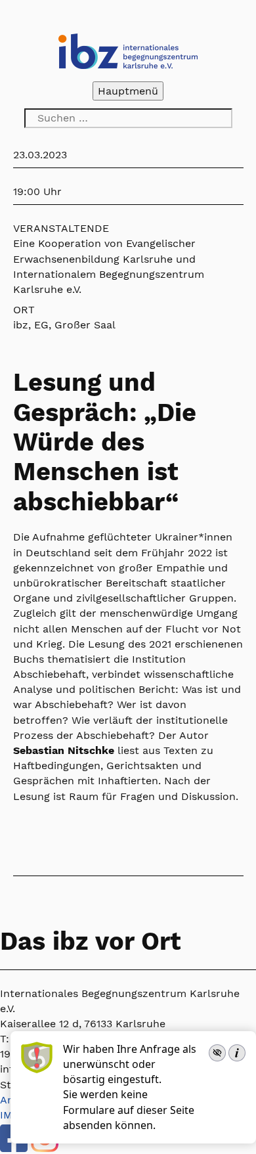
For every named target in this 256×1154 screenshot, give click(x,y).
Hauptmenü (128, 91)
